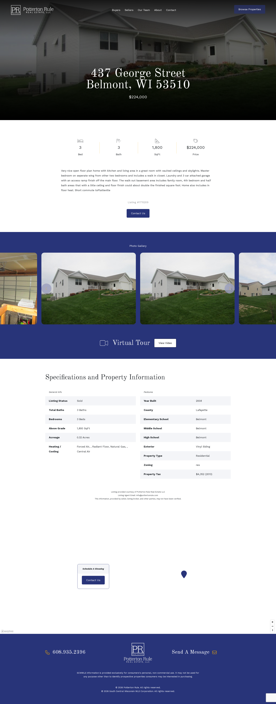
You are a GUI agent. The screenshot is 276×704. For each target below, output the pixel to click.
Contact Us (138, 213)
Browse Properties (249, 9)
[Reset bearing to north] (272, 630)
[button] (46, 288)
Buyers (116, 9)
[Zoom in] (272, 622)
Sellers (129, 9)
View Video (165, 342)
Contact (171, 9)
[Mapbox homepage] (7, 631)
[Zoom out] (272, 626)
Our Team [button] (144, 9)
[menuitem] (116, 10)
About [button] (158, 9)
